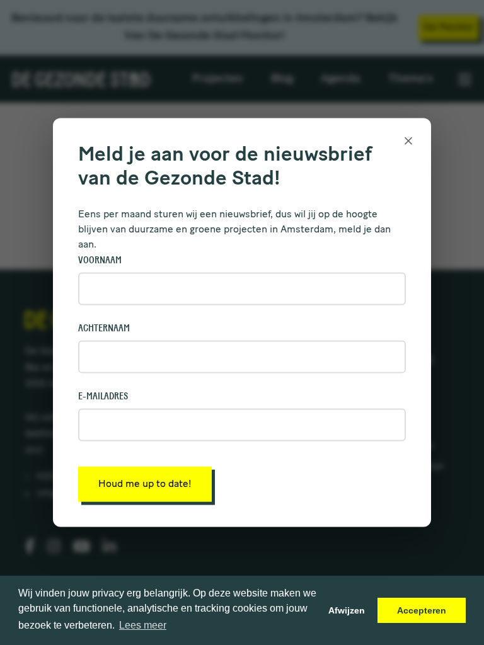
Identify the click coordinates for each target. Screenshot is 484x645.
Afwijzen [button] (346, 610)
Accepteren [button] (421, 610)
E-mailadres (103, 395)
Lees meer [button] (142, 625)
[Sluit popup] (408, 141)
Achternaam (104, 327)
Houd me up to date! (145, 484)
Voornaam (100, 259)
